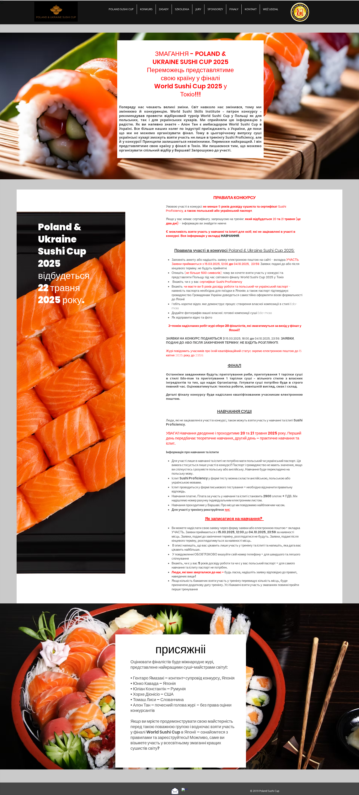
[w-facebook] (184, 791)
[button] (233, 9)
